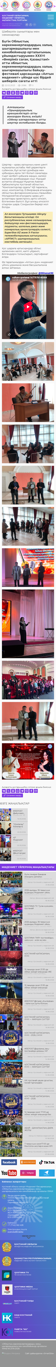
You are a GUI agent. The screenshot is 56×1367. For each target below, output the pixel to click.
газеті (24, 1302)
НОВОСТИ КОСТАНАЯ (22, 1330)
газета (23, 1316)
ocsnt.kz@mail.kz (15, 1232)
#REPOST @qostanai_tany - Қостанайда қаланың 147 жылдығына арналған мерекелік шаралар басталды (38, 1051)
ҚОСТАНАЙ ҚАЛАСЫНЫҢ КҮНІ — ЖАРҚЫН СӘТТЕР (37, 1018)
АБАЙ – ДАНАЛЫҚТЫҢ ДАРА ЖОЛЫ (38, 1129)
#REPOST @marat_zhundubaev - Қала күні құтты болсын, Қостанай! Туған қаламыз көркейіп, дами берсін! (39, 1003)
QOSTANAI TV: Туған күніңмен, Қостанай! (38, 907)
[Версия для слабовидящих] (34, 24)
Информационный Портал (26, 1287)
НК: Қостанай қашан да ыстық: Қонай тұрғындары (38, 1081)
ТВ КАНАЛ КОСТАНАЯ (22, 1273)
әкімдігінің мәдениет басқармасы (29, 1245)
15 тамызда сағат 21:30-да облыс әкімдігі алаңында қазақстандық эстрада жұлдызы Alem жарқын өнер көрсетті (37, 987)
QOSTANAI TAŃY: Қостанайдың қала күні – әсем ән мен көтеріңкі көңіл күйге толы (39, 940)
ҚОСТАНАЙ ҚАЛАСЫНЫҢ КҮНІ (37, 954)
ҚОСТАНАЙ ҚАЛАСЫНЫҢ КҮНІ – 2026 (37, 1097)
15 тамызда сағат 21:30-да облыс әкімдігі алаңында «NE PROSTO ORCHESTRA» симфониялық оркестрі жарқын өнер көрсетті (39, 971)
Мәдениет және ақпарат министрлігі (32, 1259)
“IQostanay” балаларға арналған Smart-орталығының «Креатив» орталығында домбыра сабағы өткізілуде (19, 826)
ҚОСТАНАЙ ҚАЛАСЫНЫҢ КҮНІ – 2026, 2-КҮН (37, 1034)
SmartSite (48, 1353)
